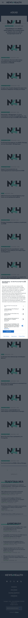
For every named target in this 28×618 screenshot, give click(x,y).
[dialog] (14, 309)
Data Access (14, 336)
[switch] (23, 309)
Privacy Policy (22, 336)
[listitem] (14, 306)
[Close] (25, 281)
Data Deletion (6, 336)
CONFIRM (8, 331)
